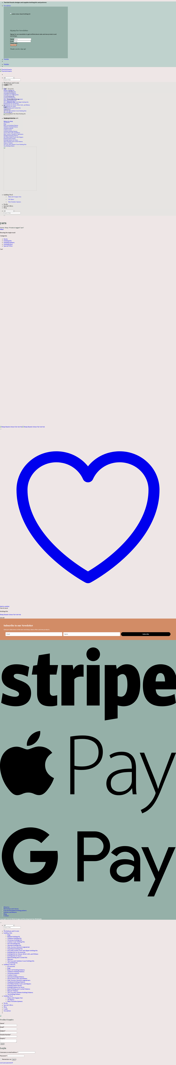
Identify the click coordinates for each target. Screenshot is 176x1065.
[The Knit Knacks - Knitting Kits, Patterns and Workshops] (6, 70)
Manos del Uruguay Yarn (14, 196)
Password (3, 1056)
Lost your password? (6, 1063)
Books (6, 204)
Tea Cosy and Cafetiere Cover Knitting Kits (20, 961)
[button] (7, 6)
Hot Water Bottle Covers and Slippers (19, 984)
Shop (6, 227)
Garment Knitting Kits (14, 945)
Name (12, 39)
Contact (6, 916)
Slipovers (10, 959)
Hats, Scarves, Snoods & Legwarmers (18, 980)
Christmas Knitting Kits (14, 940)
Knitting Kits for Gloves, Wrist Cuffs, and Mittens (22, 954)
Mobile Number (5, 1034)
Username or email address (9, 1052)
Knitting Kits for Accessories (16, 952)
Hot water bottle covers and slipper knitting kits (22, 950)
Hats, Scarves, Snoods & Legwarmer (18, 947)
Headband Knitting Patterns (16, 982)
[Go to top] (0, 922)
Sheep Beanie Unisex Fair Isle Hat (10, 614)
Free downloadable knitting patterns (15, 910)
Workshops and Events (11, 83)
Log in (13, 1059)
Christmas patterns (13, 973)
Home (2, 227)
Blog (5, 208)
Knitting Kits (8, 85)
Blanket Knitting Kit (13, 936)
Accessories (11, 966)
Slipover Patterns (12, 991)
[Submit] (4, 215)
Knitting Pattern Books (14, 985)
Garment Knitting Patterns (15, 977)
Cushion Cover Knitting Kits (16, 942)
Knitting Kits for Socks (14, 956)
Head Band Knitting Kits (15, 949)
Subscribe (13, 45)
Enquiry (2, 1038)
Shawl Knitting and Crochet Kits (17, 957)
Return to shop (8, 121)
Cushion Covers (12, 975)
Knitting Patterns (9, 118)
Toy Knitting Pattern (13, 994)
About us (6, 907)
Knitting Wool (8, 195)
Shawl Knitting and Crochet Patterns (18, 989)
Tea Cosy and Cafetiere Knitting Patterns (20, 992)
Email (12, 41)
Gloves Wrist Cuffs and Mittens (17, 978)
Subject (2, 1031)
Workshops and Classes (11, 909)
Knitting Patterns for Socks (15, 987)
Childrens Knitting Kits (14, 938)
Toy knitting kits (12, 963)
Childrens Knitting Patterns (15, 971)
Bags (9, 935)
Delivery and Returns (10, 912)
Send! (2, 1043)
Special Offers (8, 206)
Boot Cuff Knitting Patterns (16, 970)
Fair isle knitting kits (13, 943)
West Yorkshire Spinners (14, 202)
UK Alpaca (11, 199)
